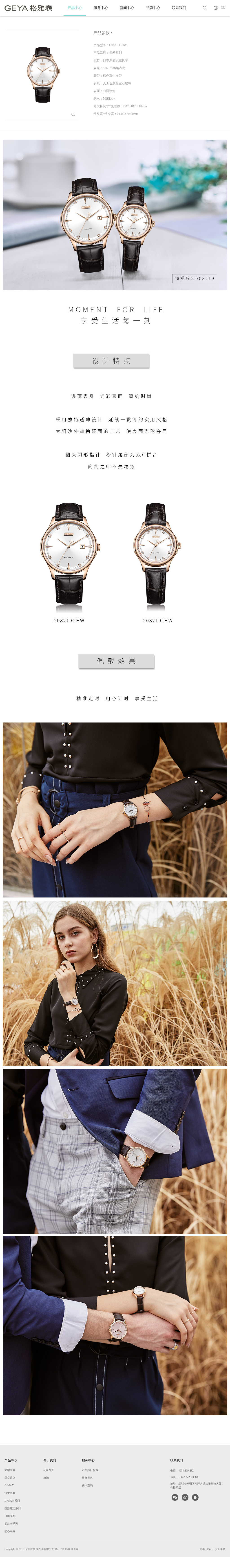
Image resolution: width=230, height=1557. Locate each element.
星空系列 (9, 1477)
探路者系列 (11, 1523)
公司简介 (48, 1470)
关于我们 (49, 1460)
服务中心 (101, 8)
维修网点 (87, 1477)
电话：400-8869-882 (182, 1470)
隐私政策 (205, 1549)
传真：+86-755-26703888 (184, 1477)
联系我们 (179, 8)
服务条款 (220, 1549)
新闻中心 (127, 8)
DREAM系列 (12, 1500)
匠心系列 (9, 1531)
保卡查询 (87, 1485)
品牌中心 (153, 8)
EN (223, 8)
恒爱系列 (9, 1493)
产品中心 (75, 8)
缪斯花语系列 (12, 1508)
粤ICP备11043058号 (66, 1549)
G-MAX (9, 1485)
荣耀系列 (9, 1470)
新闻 (46, 1477)
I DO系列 (9, 1516)
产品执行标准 (90, 1470)
